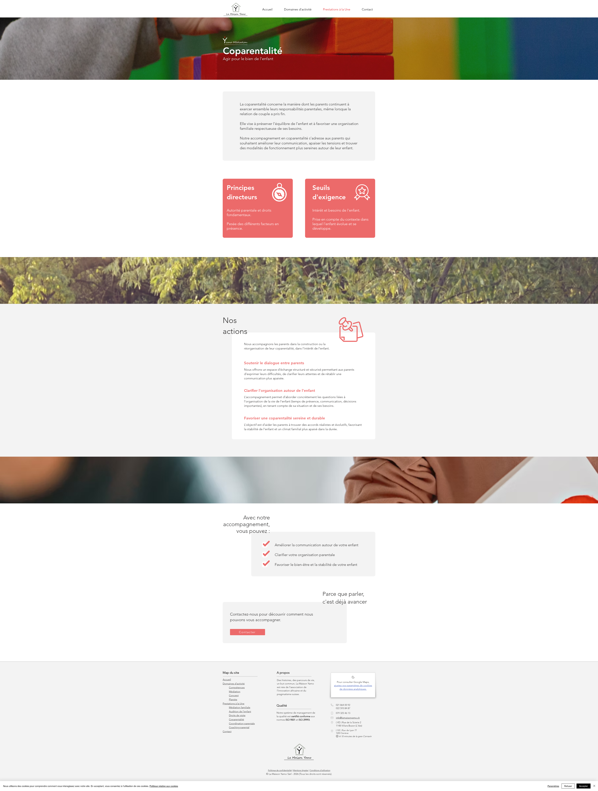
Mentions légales (300, 770)
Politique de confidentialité (280, 770)
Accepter (583, 786)
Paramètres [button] (553, 786)
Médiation (234, 691)
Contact (227, 731)
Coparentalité (236, 719)
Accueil (227, 679)
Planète (233, 699)
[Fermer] (594, 786)
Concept (234, 695)
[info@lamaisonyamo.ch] (332, 717)
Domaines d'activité (234, 683)
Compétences (237, 687)
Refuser (568, 786)
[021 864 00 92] (332, 705)
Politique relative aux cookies (164, 786)
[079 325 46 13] (332, 713)
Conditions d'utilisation (320, 770)
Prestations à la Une (233, 703)
